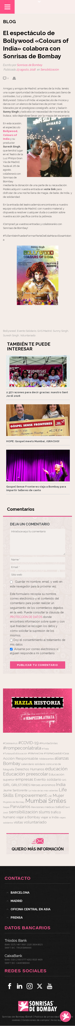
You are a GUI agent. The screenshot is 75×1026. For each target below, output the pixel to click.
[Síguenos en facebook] (9, 986)
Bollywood (9, 331)
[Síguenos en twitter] (39, 986)
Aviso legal (57, 1020)
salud (59, 807)
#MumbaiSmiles (48, 743)
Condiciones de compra (35, 1020)
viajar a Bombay (28, 817)
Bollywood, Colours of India (10, 135)
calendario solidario (33, 764)
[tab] (37, 893)
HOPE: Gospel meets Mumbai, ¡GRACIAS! (32, 441)
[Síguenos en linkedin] (19, 986)
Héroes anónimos (43, 785)
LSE (50, 796)
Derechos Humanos (29, 769)
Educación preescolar (25, 773)
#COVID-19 (28, 742)
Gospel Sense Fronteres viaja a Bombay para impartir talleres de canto (36, 488)
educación (56, 768)
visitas (18, 822)
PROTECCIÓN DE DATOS (26, 617)
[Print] (16, 78)
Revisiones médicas (43, 807)
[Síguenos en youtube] (49, 986)
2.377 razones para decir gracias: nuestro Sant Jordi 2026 (37, 394)
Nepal (6, 807)
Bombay (11, 763)
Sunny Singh (60, 331)
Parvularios (20, 806)
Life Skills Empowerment (35, 792)
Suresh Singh (11, 335)
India (60, 784)
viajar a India (50, 817)
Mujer (58, 795)
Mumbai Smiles (45, 800)
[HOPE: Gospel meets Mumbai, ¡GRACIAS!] (38, 420)
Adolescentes (46, 758)
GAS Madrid (44, 331)
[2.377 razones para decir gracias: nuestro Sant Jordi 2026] (38, 371)
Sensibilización (50, 69)
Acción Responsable (20, 758)
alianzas (62, 758)
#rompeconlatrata (22, 748)
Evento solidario (26, 331)
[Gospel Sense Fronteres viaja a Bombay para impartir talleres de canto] (38, 465)
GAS (64, 780)
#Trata (45, 749)
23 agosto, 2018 (26, 69)
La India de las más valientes (43, 790)
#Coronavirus (10, 743)
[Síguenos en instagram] (29, 986)
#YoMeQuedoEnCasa (56, 753)
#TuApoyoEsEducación (15, 753)
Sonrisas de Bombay (29, 65)
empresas (24, 779)
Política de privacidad (46, 1016)
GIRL (6, 785)
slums (44, 812)
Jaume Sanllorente (15, 790)
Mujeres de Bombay (13, 802)
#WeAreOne (35, 753)
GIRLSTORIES (20, 785)
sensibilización (23, 811)
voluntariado (27, 335)
